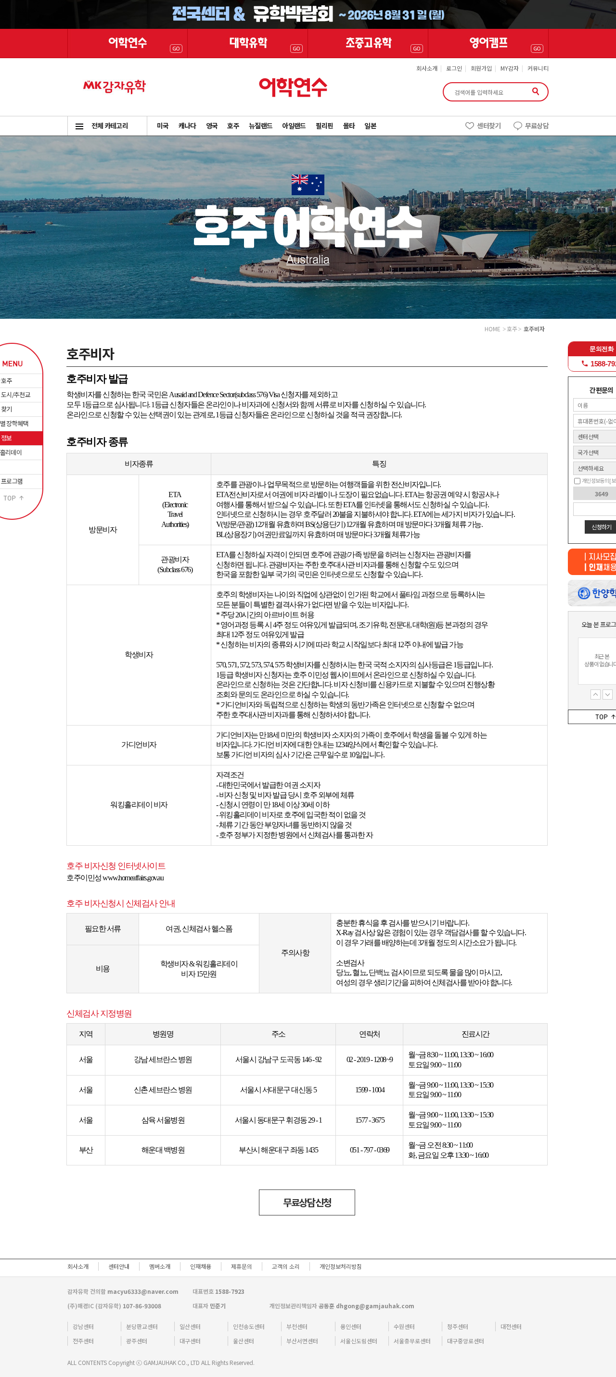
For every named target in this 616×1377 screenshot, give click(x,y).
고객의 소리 (286, 1266)
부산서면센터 (302, 1341)
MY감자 (509, 68)
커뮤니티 (538, 68)
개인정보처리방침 (341, 1266)
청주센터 (457, 1326)
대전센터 (511, 1326)
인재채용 (200, 1266)
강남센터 (83, 1326)
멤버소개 (159, 1266)
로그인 (454, 68)
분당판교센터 (142, 1326)
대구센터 (190, 1341)
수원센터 (404, 1326)
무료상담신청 (307, 1202)
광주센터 (136, 1341)
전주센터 (83, 1341)
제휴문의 (241, 1266)
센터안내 (118, 1266)
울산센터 (243, 1341)
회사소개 (426, 68)
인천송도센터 (249, 1326)
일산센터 (190, 1326)
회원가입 (481, 68)
